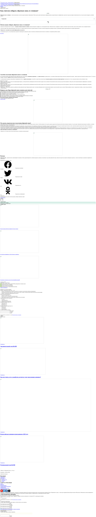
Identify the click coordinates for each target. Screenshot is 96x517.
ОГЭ (12, 3)
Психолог (30, 3)
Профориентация (25, 3)
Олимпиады (15, 3)
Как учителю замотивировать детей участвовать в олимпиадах (9, 254)
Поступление (19, 3)
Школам (37, 3)
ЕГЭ (5, 3)
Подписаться (4, 498)
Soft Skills (2, 3)
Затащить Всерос (11, 2)
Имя (10, 503)
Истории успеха (8, 3)
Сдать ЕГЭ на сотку (4, 2)
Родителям (34, 3)
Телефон (11, 311)
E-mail (11, 507)
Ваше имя (12, 310)
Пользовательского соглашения (16, 499)
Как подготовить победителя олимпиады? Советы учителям (9, 228)
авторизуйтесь (2, 197)
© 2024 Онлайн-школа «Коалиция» (8, 494)
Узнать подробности (3, 287)
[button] (2, 33)
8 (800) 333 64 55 (4, 468)
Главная (1, 5)
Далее (2, 315)
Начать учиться (16, 2)
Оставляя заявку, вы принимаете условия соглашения (10, 509)
